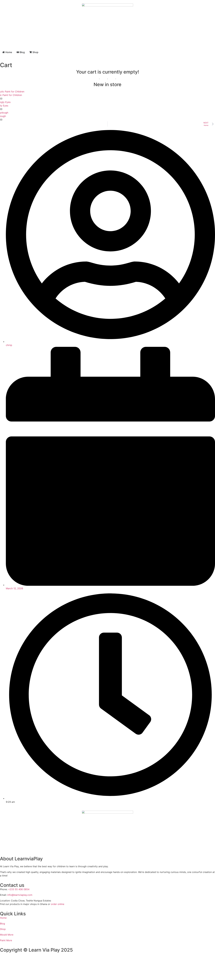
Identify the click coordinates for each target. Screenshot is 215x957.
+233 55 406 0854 (18, 889)
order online (57, 904)
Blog (2, 923)
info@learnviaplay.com (19, 894)
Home (3, 917)
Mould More (6, 934)
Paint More (6, 940)
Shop (3, 929)
